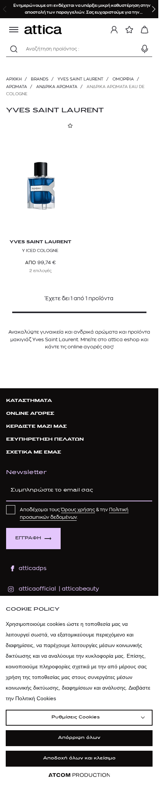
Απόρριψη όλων (79, 738)
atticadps (33, 568)
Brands (39, 79)
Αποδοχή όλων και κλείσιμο (79, 758)
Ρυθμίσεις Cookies (75, 717)
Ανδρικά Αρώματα (56, 87)
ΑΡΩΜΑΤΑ (16, 87)
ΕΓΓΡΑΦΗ (28, 538)
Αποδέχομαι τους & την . (74, 513)
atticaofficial (37, 589)
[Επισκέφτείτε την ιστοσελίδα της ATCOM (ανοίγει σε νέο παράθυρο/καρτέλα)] (79, 775)
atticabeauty (78, 589)
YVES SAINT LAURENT (80, 79)
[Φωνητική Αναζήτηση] (144, 49)
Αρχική (14, 79)
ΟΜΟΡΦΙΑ (123, 79)
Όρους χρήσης (78, 509)
